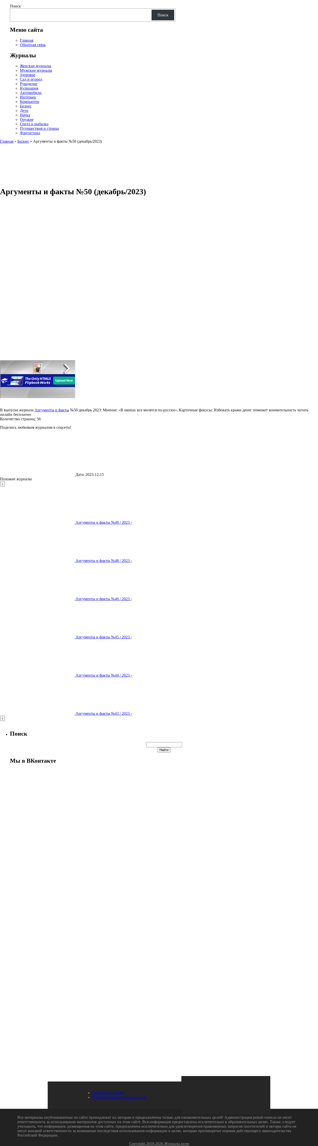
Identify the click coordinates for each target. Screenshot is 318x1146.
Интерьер (28, 97)
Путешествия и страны (39, 128)
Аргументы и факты (52, 410)
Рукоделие (29, 84)
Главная (26, 40)
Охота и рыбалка (34, 124)
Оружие (27, 119)
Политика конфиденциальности (119, 1097)
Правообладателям (108, 1093)
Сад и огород (31, 79)
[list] (159, 601)
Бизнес (26, 106)
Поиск (15, 6)
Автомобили (30, 93)
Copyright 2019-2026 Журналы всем (159, 1144)
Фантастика (30, 133)
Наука (25, 115)
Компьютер (29, 101)
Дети (24, 110)
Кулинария (29, 88)
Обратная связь (33, 45)
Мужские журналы (36, 70)
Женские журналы (35, 66)
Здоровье (27, 75)
